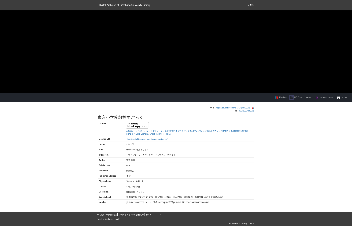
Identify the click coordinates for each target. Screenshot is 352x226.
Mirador (343, 97)
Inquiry (117, 218)
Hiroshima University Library (241, 223)
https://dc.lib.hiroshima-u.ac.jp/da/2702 (233, 107)
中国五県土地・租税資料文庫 (131, 214)
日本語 (251, 4)
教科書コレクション (154, 214)
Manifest (283, 97)
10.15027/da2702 (246, 110)
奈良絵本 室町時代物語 (107, 214)
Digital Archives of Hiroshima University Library (124, 5)
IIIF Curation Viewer (303, 97)
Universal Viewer (325, 97)
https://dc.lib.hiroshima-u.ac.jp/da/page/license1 (147, 138)
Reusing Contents (104, 218)
